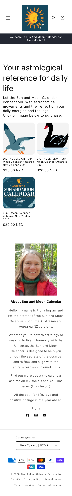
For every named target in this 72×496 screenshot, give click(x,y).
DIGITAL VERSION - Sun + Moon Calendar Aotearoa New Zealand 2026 (19, 161)
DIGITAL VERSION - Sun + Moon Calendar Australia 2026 (53, 161)
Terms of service (24, 485)
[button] (8, 18)
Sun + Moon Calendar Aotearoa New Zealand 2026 (17, 216)
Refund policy (53, 479)
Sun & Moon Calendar (34, 474)
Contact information (50, 485)
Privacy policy (32, 479)
